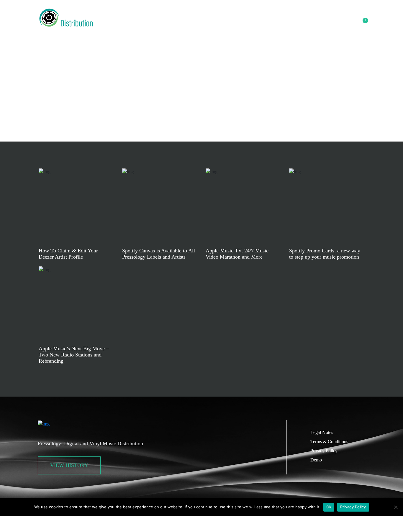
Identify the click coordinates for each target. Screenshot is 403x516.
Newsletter (188, 9)
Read (75, 206)
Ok (329, 507)
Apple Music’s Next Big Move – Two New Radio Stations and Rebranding (74, 355)
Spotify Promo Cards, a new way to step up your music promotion (324, 254)
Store (188, 25)
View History (69, 465)
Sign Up (213, 25)
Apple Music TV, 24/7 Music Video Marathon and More (237, 254)
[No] (396, 507)
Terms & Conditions (329, 441)
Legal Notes (321, 432)
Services (136, 25)
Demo (316, 459)
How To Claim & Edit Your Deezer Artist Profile (68, 254)
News (165, 25)
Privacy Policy (324, 450)
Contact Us (246, 25)
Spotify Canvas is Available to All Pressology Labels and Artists (158, 254)
